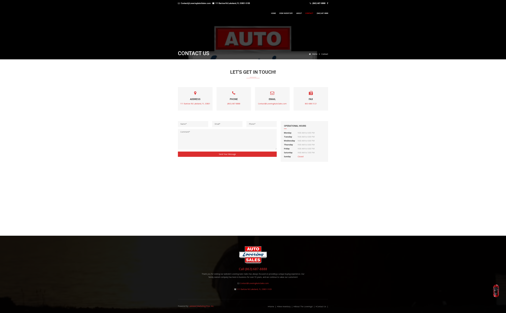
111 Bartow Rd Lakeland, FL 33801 (195, 103)
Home (273, 13)
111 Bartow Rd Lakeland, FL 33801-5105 (254, 289)
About (299, 13)
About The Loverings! (304, 306)
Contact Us (321, 306)
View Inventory (286, 13)
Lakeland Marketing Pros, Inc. (201, 306)
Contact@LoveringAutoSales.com (272, 103)
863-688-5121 (311, 103)
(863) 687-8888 (318, 3)
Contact (309, 13)
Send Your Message (227, 154)
